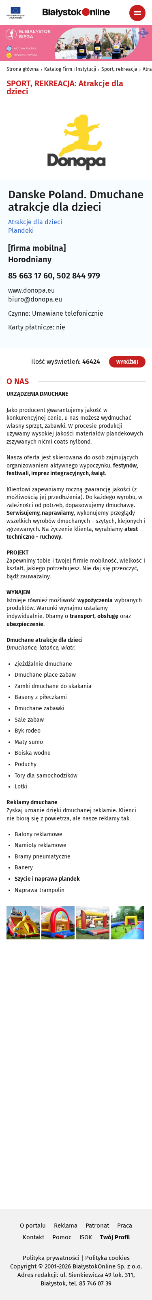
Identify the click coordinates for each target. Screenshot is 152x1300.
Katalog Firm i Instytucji (70, 69)
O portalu (33, 1225)
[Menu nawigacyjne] (137, 13)
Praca (124, 1225)
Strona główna (22, 69)
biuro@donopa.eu (35, 299)
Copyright (23, 1266)
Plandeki (21, 230)
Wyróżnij (127, 362)
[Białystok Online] (76, 12)
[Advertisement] (76, 1073)
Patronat (97, 1225)
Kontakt (33, 1237)
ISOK (85, 1237)
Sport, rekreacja (119, 69)
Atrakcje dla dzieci (35, 222)
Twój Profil (115, 1237)
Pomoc (61, 1237)
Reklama (65, 1225)
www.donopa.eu (31, 290)
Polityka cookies (107, 1258)
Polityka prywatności (51, 1258)
